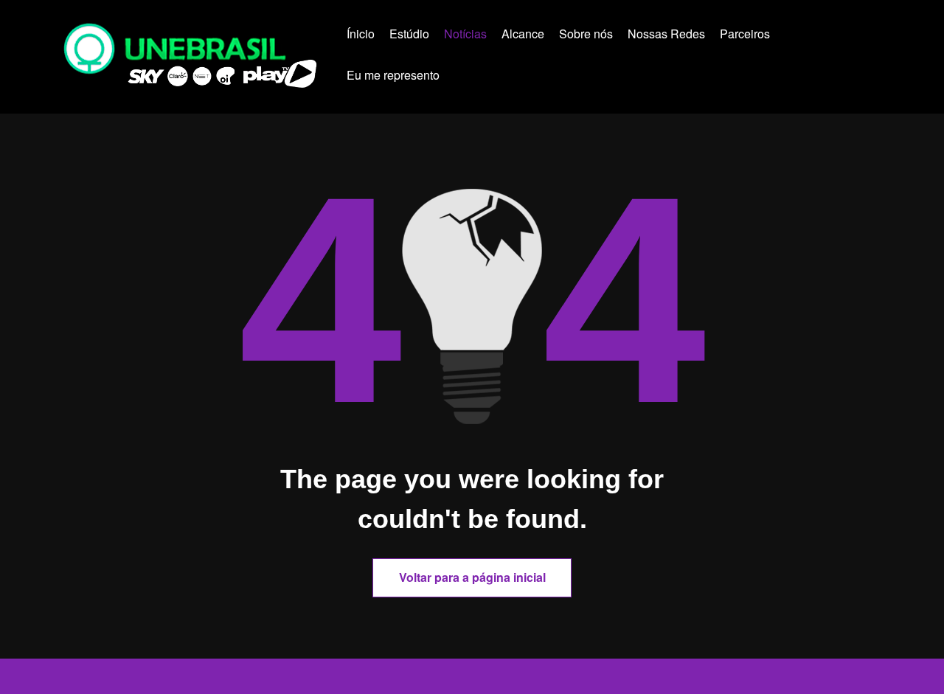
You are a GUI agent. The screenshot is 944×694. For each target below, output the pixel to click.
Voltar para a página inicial (472, 577)
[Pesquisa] (476, 77)
